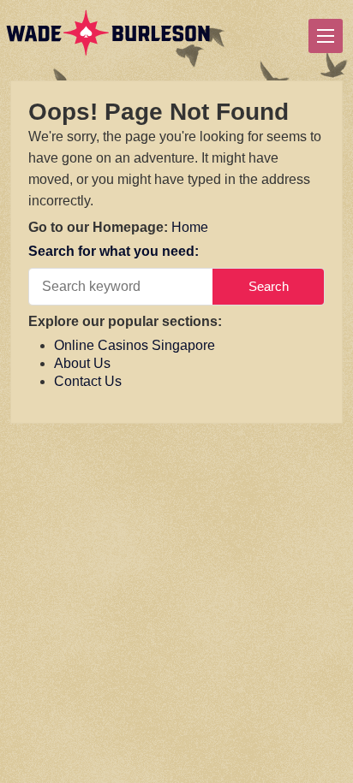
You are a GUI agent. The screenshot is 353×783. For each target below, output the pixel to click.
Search (268, 286)
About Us (82, 363)
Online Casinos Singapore (134, 345)
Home (189, 227)
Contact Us (88, 381)
